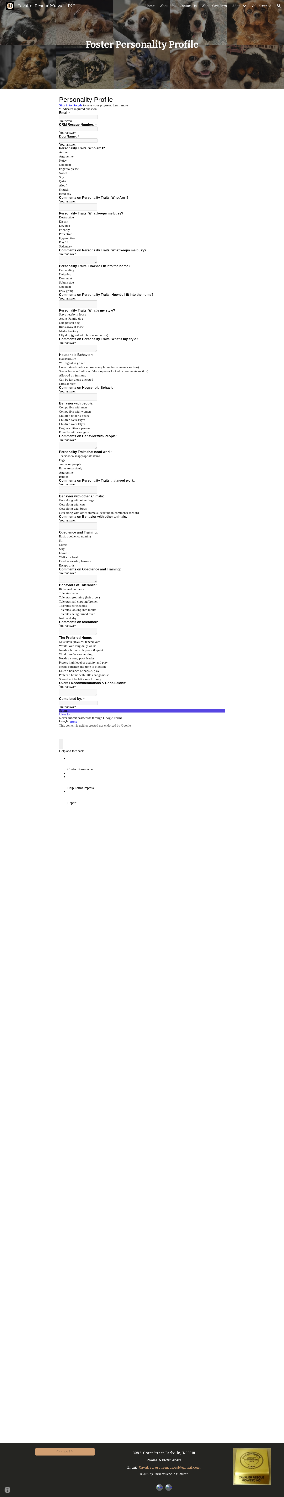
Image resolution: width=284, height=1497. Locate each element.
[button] (279, 6)
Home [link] (150, 6)
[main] (142, 45)
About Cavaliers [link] (214, 6)
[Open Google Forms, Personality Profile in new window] (218, 99)
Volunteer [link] (259, 6)
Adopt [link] (237, 6)
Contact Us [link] (188, 6)
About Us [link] (167, 6)
